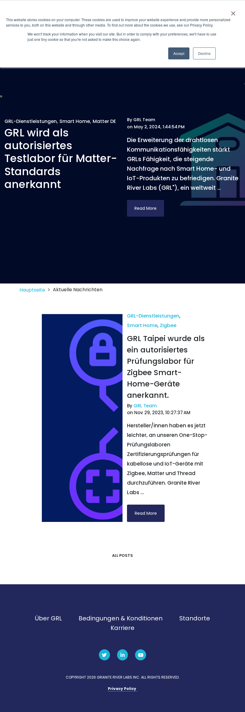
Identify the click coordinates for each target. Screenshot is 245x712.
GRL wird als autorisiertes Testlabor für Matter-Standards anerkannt (60, 158)
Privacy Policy (122, 688)
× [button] (233, 11)
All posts (122, 555)
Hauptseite (32, 290)
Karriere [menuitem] (122, 628)
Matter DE (104, 121)
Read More (145, 208)
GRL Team (144, 120)
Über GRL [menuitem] (48, 618)
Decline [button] (204, 53)
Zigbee (168, 325)
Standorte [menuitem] (194, 618)
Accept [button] (178, 53)
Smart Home (74, 121)
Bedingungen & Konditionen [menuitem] (121, 618)
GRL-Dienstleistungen (30, 121)
